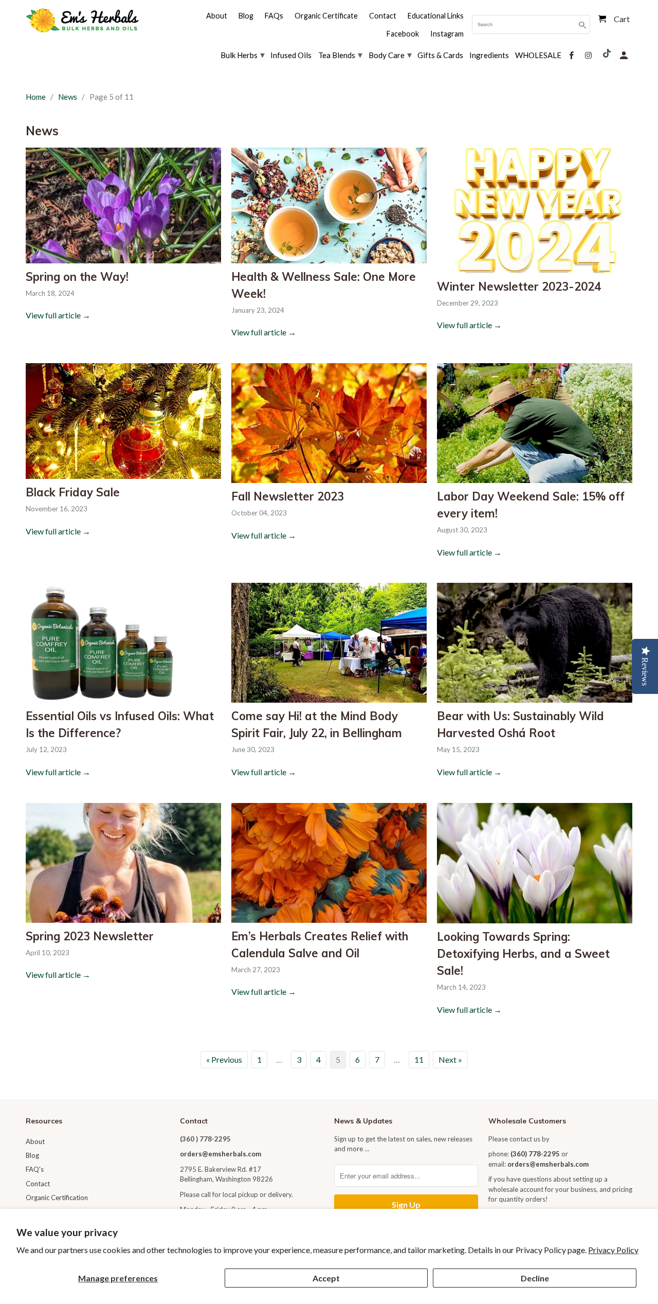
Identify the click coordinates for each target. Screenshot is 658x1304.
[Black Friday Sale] (123, 421)
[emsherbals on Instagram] (589, 54)
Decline (535, 1278)
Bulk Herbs (243, 54)
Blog (32, 1155)
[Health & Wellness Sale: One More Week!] (329, 205)
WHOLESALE (538, 55)
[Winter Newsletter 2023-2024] (534, 210)
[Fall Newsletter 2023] (329, 423)
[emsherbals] (82, 20)
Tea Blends (340, 54)
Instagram (447, 33)
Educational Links (436, 15)
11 (419, 1059)
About (35, 1141)
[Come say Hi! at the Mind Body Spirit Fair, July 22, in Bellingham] (329, 643)
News (42, 130)
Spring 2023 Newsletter (90, 936)
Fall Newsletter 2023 (287, 496)
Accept (326, 1278)
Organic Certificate (326, 15)
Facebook (403, 33)
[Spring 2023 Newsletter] (123, 863)
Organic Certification (57, 1197)
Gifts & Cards (440, 55)
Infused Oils (291, 55)
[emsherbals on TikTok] (607, 52)
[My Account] (624, 54)
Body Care (390, 54)
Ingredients (489, 55)
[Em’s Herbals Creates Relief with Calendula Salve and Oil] (329, 863)
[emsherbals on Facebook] (572, 54)
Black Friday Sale (73, 492)
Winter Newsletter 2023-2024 (519, 286)
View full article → (58, 315)
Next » (450, 1059)
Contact (38, 1184)
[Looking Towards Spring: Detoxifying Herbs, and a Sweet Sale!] (534, 863)
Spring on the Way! (77, 277)
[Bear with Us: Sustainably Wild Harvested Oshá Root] (534, 643)
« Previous (224, 1059)
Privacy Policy (613, 1250)
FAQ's (35, 1169)
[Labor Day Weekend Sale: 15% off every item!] (534, 423)
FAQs (274, 15)
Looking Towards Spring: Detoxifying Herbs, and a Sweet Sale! (523, 954)
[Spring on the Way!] (123, 205)
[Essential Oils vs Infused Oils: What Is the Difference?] (123, 643)
